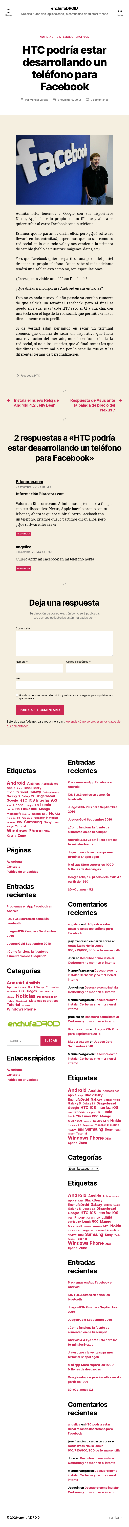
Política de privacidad (22, 871)
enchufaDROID (64, 8)
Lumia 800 (29, 809)
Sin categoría (22, 1001)
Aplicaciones (49, 783)
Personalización (47, 996)
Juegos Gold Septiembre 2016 (29, 943)
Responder (23, 533)
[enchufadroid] (34, 1023)
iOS (54, 800)
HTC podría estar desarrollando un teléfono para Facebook (90, 928)
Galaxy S (13, 796)
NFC (44, 814)
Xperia (11, 835)
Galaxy (35, 792)
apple (11, 788)
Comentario (24, 628)
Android (16, 783)
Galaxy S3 (28, 796)
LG (37, 805)
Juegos (29, 805)
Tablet (56, 823)
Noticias (46, 36)
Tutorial (20, 826)
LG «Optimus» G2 (80, 889)
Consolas (52, 987)
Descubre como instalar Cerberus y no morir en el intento (92, 975)
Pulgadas (27, 818)
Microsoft (14, 814)
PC (18, 818)
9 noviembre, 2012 (69, 99)
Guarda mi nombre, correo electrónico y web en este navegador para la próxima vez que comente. (66, 697)
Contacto (13, 866)
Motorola (26, 814)
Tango (10, 826)
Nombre (22, 661)
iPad (9, 805)
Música (10, 997)
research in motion (45, 817)
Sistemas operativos (73, 36)
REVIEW (11, 822)
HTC (37, 375)
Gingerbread (45, 796)
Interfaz (43, 800)
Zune (22, 835)
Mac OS (49, 991)
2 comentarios (100, 99)
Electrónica (12, 992)
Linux (41, 992)
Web (18, 678)
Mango (44, 809)
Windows (26, 1005)
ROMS (10, 1000)
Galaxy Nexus (51, 792)
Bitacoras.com (78, 1029)
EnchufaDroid (17, 792)
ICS (32, 800)
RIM (19, 822)
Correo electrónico (78, 661)
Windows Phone (25, 830)
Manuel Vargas (39, 99)
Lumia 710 (13, 809)
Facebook (26, 375)
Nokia (54, 813)
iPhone (18, 805)
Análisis (33, 783)
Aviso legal (15, 861)
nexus (36, 814)
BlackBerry (32, 788)
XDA (47, 831)
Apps (19, 788)
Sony (48, 822)
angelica (74, 924)
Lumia (45, 804)
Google (12, 800)
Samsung (33, 821)
